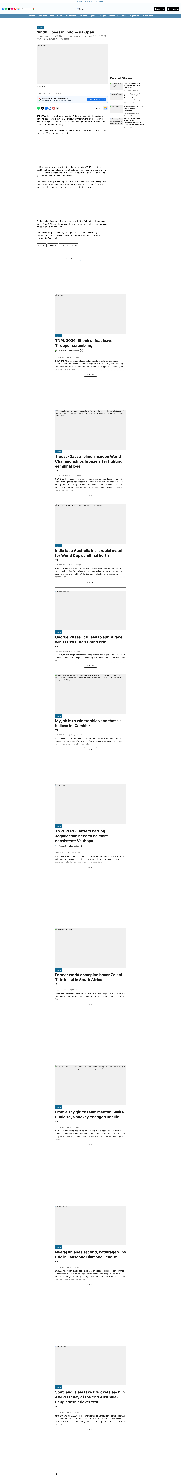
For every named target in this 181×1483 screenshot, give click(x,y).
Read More (90, 375)
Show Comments (72, 259)
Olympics (41, 245)
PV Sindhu (52, 245)
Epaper (79, 1)
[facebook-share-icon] (46, 109)
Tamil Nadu (42, 16)
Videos (124, 16)
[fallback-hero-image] (116, 86)
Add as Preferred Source (97, 99)
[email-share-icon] (53, 109)
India (52, 16)
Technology (114, 16)
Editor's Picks (147, 16)
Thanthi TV (100, 1)
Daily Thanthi (89, 1)
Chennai (31, 16)
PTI (38, 90)
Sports (92, 16)
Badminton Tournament (68, 245)
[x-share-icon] (42, 109)
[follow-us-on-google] (105, 108)
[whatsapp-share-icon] (38, 109)
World (59, 16)
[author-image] (56, 350)
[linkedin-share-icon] (49, 109)
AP (56, 984)
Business (83, 16)
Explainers (134, 16)
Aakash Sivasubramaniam (69, 351)
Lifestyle (102, 16)
